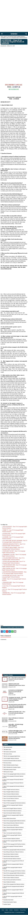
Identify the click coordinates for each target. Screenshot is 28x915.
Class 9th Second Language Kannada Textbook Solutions (13, 887)
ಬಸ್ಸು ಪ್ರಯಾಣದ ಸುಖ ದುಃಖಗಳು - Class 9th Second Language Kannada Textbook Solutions (17, 699)
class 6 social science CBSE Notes (11, 825)
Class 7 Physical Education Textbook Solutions (14, 827)
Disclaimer (16, 910)
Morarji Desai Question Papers (10, 902)
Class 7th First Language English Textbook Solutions (12, 836)
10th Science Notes (8, 753)
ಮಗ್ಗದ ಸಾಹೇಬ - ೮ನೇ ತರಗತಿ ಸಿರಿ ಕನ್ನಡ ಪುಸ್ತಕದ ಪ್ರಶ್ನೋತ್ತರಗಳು (15, 725)
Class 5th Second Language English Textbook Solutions (12, 816)
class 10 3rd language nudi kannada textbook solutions (13, 787)
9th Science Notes (7, 762)
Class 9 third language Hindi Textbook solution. (14, 884)
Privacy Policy (23, 910)
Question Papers (7, 904)
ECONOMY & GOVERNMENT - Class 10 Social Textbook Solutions (16, 692)
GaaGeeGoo (4, 45)
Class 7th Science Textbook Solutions (12, 838)
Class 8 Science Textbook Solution (11, 854)
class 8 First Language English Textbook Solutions (14, 849)
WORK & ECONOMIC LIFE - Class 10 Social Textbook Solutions (16, 712)
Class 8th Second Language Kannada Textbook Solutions (13, 861)
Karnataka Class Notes (8, 899)
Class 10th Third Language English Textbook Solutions (12, 806)
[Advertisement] (14, 16)
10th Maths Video (7, 749)
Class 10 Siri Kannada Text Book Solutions (13, 796)
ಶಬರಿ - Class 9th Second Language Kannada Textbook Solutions (17, 678)
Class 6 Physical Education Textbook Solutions (14, 823)
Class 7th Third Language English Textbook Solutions (12, 841)
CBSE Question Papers (8, 771)
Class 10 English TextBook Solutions (11, 791)
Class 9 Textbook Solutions (9, 882)
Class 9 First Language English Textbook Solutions (14, 873)
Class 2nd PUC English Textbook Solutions (13, 808)
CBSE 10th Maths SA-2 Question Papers (12, 767)
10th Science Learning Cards (10, 751)
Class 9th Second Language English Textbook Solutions (12, 890)
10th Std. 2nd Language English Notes (12, 756)
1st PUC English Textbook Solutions (11, 758)
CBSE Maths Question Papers (10, 769)
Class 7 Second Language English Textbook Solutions (12, 830)
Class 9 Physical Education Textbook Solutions (14, 875)
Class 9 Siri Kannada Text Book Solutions (12, 879)
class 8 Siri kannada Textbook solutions (12, 858)
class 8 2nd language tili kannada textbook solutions (12, 847)
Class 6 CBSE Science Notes (10, 818)
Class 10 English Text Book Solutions (11, 789)
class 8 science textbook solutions (11, 856)
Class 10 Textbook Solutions (10, 800)
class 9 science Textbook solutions (11, 877)
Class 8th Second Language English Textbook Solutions (12, 865)
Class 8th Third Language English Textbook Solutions (12, 868)
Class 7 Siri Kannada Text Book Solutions (12, 833)
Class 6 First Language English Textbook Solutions (14, 820)
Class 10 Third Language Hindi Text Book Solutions (14, 802)
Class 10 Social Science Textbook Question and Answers (16, 737)
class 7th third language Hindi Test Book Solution (14, 844)
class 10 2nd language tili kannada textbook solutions (12, 783)
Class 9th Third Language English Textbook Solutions (12, 897)
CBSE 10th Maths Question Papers (11, 765)
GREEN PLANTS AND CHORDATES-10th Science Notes (16, 684)
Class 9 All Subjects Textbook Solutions (16, 718)
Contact (11, 910)
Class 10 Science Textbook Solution (11, 794)
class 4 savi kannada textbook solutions (12, 810)
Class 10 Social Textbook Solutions (11, 798)
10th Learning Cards (8, 747)
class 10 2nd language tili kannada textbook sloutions (12, 777)
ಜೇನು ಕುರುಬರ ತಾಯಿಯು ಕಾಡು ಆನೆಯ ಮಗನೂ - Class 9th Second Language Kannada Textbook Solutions (17, 706)
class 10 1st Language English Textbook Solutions (14, 36)
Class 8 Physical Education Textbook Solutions (14, 851)
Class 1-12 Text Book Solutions (18, 912)
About (7, 910)
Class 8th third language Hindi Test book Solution (14, 870)
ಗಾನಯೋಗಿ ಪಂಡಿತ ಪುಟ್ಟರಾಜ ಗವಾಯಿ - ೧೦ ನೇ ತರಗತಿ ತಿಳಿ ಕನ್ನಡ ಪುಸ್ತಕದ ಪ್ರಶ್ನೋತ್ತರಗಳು (17, 731)
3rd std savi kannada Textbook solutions (12, 760)
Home (2, 36)
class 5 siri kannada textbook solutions (12, 813)
